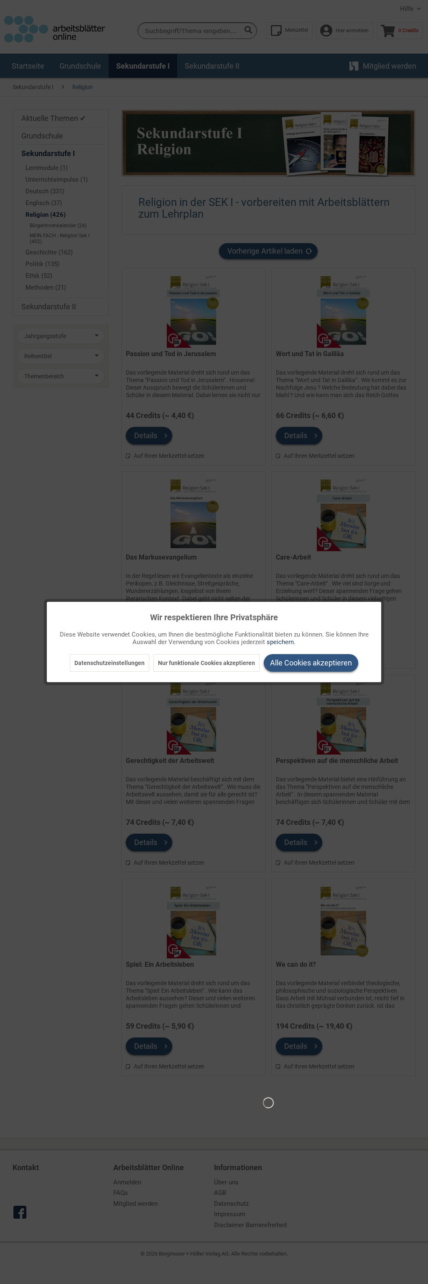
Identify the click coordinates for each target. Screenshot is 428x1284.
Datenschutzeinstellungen (109, 663)
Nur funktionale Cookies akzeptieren (206, 663)
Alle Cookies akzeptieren (311, 662)
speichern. (281, 642)
